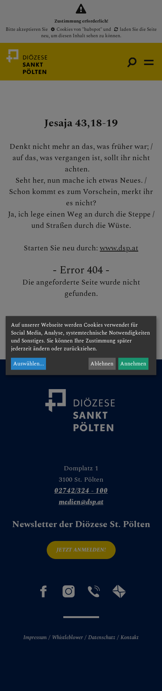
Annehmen (133, 364)
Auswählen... (28, 364)
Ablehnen (101, 364)
